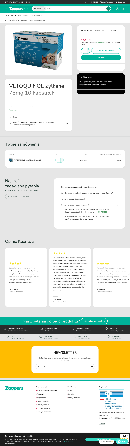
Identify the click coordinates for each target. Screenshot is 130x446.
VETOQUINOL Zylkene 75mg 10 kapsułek (31, 20)
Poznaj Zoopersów (43, 408)
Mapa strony (41, 398)
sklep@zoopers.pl (107, 2)
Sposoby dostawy (43, 405)
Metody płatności (43, 401)
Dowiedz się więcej (67, 441)
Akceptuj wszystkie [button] (104, 439)
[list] (65, 278)
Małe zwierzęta (23, 15)
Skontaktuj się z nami (93, 321)
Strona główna (12, 20)
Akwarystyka (36, 15)
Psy (6, 15)
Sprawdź (102, 424)
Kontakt (71, 394)
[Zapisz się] (92, 366)
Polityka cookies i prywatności (47, 391)
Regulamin (40, 394)
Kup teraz (101, 57)
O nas (70, 391)
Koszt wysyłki (100, 42)
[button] (6, 8)
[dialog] (65, 439)
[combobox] (78, 8)
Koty (12, 15)
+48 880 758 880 (92, 2)
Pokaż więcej (13, 110)
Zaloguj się (121, 2)
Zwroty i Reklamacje (44, 412)
